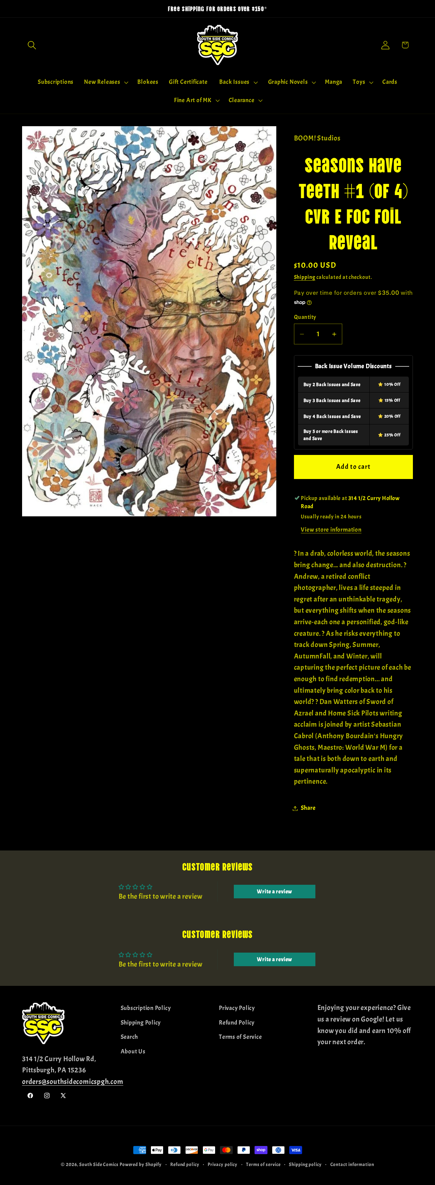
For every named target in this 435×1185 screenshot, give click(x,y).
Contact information (352, 1164)
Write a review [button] (274, 891)
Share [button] (308, 808)
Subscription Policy (146, 1008)
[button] (31, 45)
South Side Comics (98, 1164)
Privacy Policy (237, 1008)
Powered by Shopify (141, 1164)
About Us (133, 1051)
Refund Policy (237, 1022)
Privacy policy (223, 1164)
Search (129, 1037)
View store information (331, 530)
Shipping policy (305, 1164)
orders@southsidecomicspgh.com (72, 1081)
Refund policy (184, 1164)
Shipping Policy (141, 1022)
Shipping (304, 277)
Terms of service (263, 1164)
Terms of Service (240, 1037)
